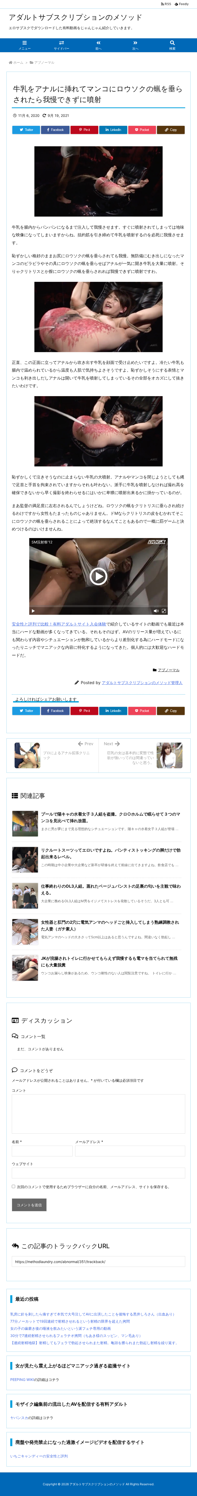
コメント (19, 1090)
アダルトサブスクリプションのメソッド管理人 (142, 682)
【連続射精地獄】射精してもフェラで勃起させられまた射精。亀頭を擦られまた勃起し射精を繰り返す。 (94, 1343)
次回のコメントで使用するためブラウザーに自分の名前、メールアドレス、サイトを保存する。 (94, 1187)
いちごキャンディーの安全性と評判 (39, 1456)
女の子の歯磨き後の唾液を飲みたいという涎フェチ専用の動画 (60, 1328)
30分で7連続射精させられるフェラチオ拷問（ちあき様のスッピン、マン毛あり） (76, 1335)
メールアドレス (89, 1142)
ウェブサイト (22, 1164)
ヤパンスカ (19, 1417)
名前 (17, 1142)
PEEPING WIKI (22, 1379)
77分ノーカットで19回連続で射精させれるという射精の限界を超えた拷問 (70, 1321)
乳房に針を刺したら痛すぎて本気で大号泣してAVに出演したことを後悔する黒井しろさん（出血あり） (93, 1314)
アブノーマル (44, 62)
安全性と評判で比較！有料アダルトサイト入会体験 (59, 624)
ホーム (18, 62)
